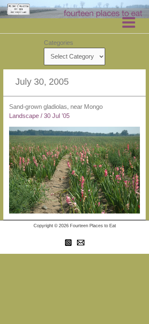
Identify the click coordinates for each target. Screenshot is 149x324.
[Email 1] (80, 242)
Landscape (24, 116)
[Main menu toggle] (129, 22)
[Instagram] (68, 242)
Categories (58, 42)
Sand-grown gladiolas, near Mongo (56, 106)
